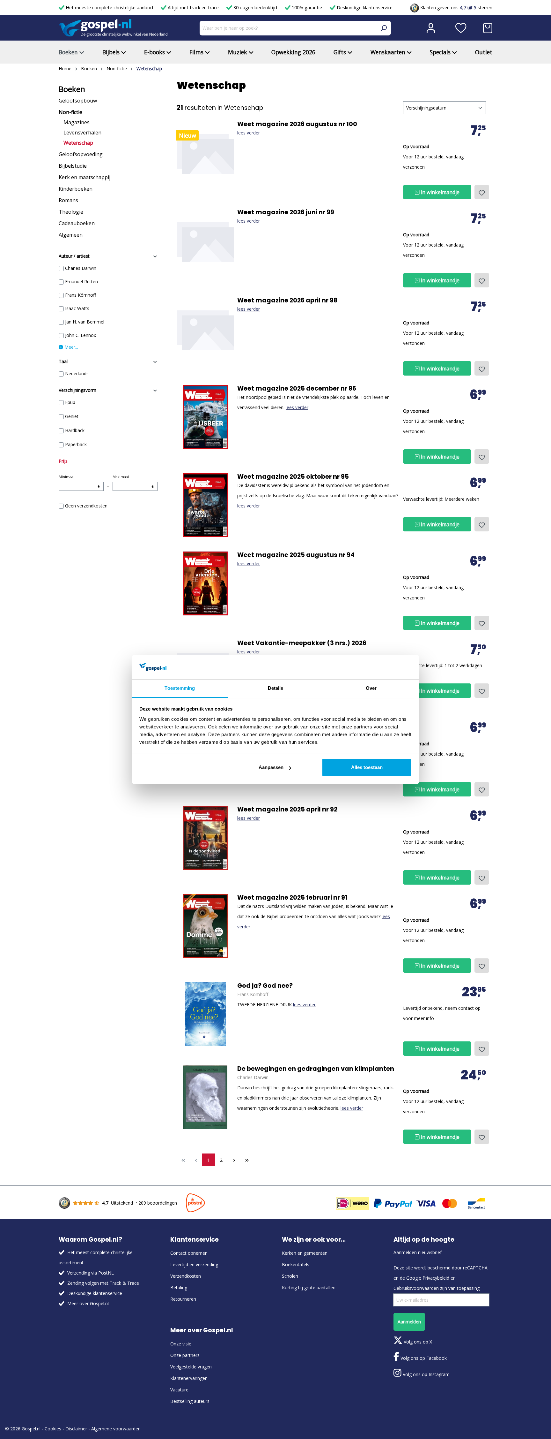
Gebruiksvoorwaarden (416, 1288)
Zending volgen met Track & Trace (103, 1283)
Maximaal (133, 481)
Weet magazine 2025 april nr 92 (287, 809)
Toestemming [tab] (180, 688)
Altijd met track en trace (193, 7)
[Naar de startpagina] (113, 28)
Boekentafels (295, 1264)
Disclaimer (76, 1429)
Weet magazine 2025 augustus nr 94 (296, 555)
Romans (68, 200)
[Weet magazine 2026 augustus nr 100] (205, 153)
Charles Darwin (80, 268)
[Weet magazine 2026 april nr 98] (205, 329)
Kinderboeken (75, 188)
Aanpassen (271, 767)
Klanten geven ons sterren (455, 7)
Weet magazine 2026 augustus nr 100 (297, 124)
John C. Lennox (80, 335)
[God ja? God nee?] (205, 1014)
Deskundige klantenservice (364, 7)
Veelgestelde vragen (191, 1367)
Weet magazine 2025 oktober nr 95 (293, 476)
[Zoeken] (383, 28)
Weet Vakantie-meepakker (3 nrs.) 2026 (301, 643)
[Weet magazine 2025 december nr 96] (205, 417)
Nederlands (77, 373)
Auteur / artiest (74, 256)
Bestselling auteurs (189, 1401)
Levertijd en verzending (194, 1264)
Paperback (76, 444)
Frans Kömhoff (80, 295)
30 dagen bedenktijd (255, 7)
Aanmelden (409, 1322)
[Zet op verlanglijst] (481, 192)
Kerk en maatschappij (84, 177)
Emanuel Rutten (81, 281)
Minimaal (79, 481)
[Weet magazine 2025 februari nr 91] (205, 926)
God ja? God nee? (265, 985)
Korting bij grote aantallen (308, 1287)
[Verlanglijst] (461, 28)
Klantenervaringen (189, 1378)
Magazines (76, 122)
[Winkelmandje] (487, 28)
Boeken (72, 89)
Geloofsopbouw (78, 100)
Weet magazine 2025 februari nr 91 (292, 897)
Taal (63, 361)
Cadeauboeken (77, 223)
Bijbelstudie (73, 165)
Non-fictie (70, 112)
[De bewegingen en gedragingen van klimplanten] (205, 1097)
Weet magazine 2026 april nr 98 (287, 300)
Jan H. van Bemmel (84, 322)
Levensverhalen (82, 132)
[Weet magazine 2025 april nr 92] (205, 838)
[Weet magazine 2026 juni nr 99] (205, 241)
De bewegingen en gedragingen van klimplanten (315, 1068)
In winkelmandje (439, 192)
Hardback (74, 430)
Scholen (290, 1276)
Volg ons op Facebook (423, 1358)
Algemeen (71, 234)
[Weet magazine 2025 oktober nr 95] (205, 505)
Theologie (71, 211)
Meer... (70, 347)
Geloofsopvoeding (81, 154)
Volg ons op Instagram (425, 1374)
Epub (70, 402)
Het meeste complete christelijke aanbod (109, 7)
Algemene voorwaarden (116, 1429)
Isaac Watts (77, 308)
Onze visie (180, 1344)
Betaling (178, 1287)
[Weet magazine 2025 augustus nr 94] (205, 583)
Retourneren (183, 1299)
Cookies (53, 1429)
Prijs (63, 461)
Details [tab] (275, 688)
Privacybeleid (435, 1278)
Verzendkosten (185, 1276)
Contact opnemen (189, 1253)
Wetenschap (78, 142)
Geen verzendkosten (86, 506)
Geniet (71, 416)
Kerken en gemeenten (304, 1253)
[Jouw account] (431, 28)
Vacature (179, 1390)
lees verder (248, 133)
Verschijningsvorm (77, 390)
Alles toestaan (367, 767)
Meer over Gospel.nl (88, 1303)
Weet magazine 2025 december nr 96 (296, 388)
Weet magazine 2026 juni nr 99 (285, 212)
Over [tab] (371, 688)
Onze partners (185, 1355)
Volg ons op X (417, 1342)
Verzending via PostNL (90, 1273)
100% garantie (306, 7)
